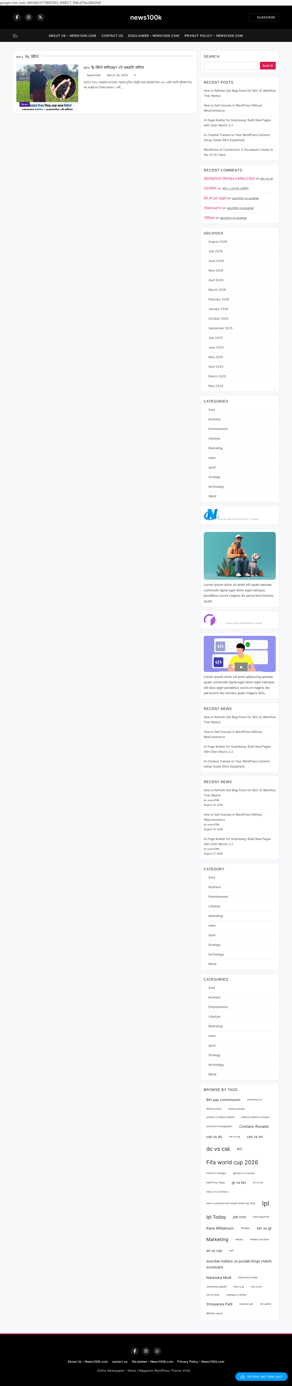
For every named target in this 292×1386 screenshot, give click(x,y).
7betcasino (212, 208)
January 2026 (218, 309)
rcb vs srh (256, 1286)
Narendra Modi (218, 1277)
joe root (239, 1217)
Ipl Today (216, 1217)
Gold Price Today (215, 1182)
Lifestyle (214, 438)
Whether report (214, 1313)
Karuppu (245, 1228)
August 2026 (217, 241)
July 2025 (215, 337)
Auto (211, 409)
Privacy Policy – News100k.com (213, 35)
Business (214, 419)
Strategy (214, 477)
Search (212, 56)
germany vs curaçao (244, 1173)
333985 (210, 188)
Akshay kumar (213, 1108)
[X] (40, 17)
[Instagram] (29, 17)
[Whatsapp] (157, 1351)
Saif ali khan (213, 1294)
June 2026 (216, 261)
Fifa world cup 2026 (232, 1162)
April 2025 (215, 366)
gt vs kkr (239, 1182)
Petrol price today (248, 1277)
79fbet (209, 218)
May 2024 (215, 386)
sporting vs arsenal (245, 198)
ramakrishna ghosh (216, 1286)
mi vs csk (214, 1251)
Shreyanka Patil (219, 1304)
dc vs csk (218, 1148)
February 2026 (218, 299)
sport (212, 467)
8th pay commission (223, 1100)
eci (239, 1149)
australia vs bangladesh (219, 1126)
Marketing (215, 448)
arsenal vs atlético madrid (220, 1117)
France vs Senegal (216, 1173)
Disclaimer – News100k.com (153, 35)
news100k (146, 17)
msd (231, 1250)
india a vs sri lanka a (217, 1191)
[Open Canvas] (15, 35)
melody (239, 1239)
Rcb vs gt (239, 1286)
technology (216, 486)
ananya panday (236, 1108)
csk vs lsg (234, 1136)
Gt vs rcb (258, 1182)
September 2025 (220, 328)
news (24, 104)
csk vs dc (214, 1137)
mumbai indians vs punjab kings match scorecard (239, 1264)
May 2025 (215, 357)
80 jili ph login (215, 198)
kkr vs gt (266, 178)
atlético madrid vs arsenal (255, 1117)
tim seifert (265, 1304)
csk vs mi (255, 1137)
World (212, 496)
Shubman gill (246, 1304)
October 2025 (218, 318)
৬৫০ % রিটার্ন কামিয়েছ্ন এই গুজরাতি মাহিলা (114, 67)
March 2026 (217, 289)
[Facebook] (17, 17)
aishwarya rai (254, 1099)
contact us (112, 35)
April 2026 (215, 280)
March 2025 (217, 376)
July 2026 (215, 251)
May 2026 (215, 270)
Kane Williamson (220, 1228)
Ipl (265, 1203)
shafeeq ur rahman (236, 1294)
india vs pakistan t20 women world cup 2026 (230, 1203)
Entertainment (218, 429)
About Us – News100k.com (72, 35)
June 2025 (216, 347)
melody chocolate (259, 1239)
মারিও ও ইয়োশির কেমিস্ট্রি (235, 188)
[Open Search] (277, 35)
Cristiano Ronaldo (254, 1126)
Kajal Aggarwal (261, 1216)
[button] (261, 1376)
